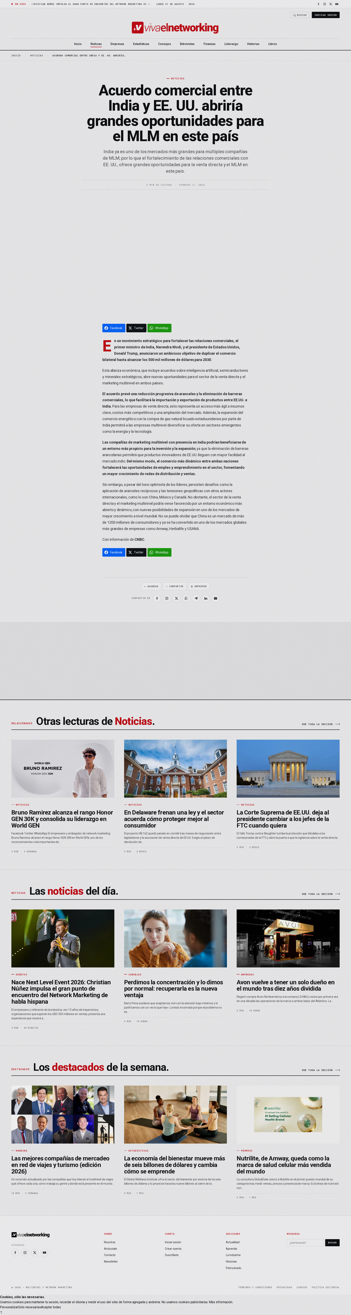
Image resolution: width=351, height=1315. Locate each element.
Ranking (21, 1150)
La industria (233, 1255)
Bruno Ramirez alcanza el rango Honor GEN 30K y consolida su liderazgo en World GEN (62, 819)
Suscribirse (319, 673)
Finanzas (210, 44)
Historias (253, 44)
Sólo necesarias (29, 1307)
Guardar (151, 586)
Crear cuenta (173, 1248)
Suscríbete (172, 1255)
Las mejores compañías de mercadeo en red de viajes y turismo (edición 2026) (60, 1165)
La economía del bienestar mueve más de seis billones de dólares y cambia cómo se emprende (174, 1165)
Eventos (21, 974)
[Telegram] (196, 598)
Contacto (110, 1255)
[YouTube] (337, 4)
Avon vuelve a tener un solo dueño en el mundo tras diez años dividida (286, 985)
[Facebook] (318, 4)
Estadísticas (141, 44)
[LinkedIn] (206, 598)
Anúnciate (110, 1248)
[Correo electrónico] (215, 598)
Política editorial (326, 1287)
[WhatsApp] (186, 598)
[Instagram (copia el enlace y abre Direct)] (167, 598)
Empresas (117, 44)
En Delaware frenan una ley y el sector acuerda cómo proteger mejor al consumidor (174, 819)
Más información (220, 1302)
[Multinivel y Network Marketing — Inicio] (175, 27)
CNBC (139, 539)
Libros (272, 44)
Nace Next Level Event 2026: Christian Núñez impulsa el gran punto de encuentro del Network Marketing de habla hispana (61, 992)
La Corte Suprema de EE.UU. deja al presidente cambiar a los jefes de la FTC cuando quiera (283, 819)
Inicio (78, 44)
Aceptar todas (51, 1307)
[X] (331, 4)
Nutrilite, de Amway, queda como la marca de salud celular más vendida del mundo (284, 1165)
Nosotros (109, 1242)
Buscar (302, 14)
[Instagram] (324, 4)
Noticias (96, 44)
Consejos (164, 44)
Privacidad (284, 1287)
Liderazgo (231, 44)
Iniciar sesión (326, 14)
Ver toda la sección (317, 724)
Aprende (231, 1248)
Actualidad (232, 1242)
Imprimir (199, 586)
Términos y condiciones (255, 1287)
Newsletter (111, 1261)
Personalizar (9, 1307)
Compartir (174, 586)
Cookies (302, 1287)
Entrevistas (187, 44)
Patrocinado (233, 1268)
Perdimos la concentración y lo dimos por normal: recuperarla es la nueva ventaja (173, 989)
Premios (246, 1150)
